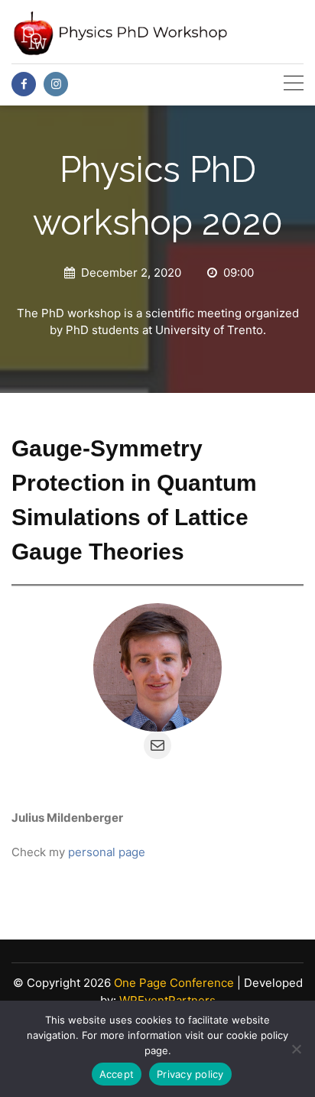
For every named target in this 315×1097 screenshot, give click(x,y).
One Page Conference (174, 982)
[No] (296, 1048)
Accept (117, 1074)
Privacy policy (190, 1074)
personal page (106, 852)
